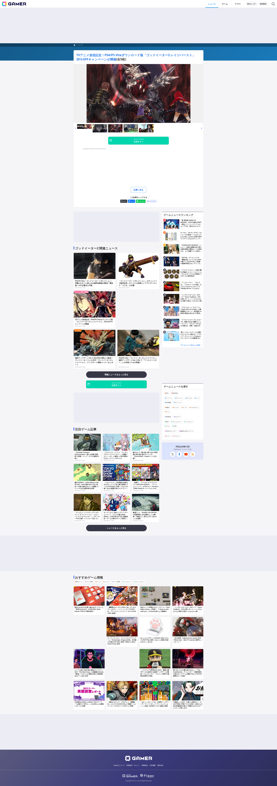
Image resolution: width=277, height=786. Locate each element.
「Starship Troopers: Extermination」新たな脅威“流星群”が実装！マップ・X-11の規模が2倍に (87, 455)
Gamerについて (119, 765)
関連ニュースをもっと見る (116, 374)
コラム (168, 426)
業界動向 (168, 417)
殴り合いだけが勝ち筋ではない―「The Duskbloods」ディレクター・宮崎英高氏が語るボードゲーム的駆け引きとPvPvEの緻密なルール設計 (187, 673)
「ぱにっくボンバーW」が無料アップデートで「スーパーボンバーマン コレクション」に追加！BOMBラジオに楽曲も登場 (154, 704)
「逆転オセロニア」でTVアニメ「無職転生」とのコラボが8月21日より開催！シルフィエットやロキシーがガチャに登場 (121, 704)
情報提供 (145, 765)
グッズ (185, 407)
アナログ (189, 398)
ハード (198, 398)
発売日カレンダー (171, 431)
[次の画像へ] (138, 93)
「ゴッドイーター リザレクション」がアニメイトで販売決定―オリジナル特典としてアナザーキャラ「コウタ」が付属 (138, 283)
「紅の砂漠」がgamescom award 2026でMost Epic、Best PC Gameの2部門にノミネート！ (187, 640)
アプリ (238, 4)
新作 (167, 393)
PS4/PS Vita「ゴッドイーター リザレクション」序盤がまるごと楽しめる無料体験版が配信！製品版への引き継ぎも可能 (94, 283)
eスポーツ (178, 417)
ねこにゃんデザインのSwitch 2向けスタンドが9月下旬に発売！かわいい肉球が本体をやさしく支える (154, 640)
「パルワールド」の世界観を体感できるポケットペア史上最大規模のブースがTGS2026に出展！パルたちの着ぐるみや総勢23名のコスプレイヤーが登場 (116, 486)
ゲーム (225, 4)
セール (168, 436)
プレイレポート (177, 422)
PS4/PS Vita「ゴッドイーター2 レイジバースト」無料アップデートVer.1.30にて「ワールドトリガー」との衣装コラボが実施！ (138, 360)
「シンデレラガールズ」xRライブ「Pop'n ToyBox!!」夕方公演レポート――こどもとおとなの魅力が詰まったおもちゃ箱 (187, 609)
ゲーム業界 (117, 582)
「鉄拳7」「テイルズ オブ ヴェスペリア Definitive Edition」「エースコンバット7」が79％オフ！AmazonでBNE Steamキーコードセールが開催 (145, 486)
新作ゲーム (79, 582)
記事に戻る (138, 189)
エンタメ (78, 330)
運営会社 (160, 765)
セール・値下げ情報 (81, 292)
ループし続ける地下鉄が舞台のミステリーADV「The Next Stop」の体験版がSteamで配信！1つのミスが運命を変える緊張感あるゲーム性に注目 (89, 673)
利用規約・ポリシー (133, 765)
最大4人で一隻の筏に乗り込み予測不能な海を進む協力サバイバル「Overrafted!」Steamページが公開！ (145, 455)
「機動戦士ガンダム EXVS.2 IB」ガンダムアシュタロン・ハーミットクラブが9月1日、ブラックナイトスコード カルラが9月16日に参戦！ (121, 610)
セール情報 (89, 582)
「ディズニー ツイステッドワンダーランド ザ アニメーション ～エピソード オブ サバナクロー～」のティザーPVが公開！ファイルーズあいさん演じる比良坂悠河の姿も (87, 516)
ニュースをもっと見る (116, 528)
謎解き (168, 407)
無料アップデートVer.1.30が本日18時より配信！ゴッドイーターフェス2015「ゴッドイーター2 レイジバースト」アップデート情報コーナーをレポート (94, 361)
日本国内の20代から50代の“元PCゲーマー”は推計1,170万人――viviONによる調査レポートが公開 (89, 704)
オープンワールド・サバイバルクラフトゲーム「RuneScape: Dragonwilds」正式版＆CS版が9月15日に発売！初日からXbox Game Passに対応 (121, 641)
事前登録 (175, 393)
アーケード (179, 398)
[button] (75, 128)
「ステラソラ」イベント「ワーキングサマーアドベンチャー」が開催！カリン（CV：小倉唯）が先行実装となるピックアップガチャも (116, 455)
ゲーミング (178, 402)
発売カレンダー (251, 4)
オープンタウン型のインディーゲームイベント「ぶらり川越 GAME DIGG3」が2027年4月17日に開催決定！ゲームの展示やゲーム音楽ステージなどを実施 (116, 516)
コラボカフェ (194, 407)
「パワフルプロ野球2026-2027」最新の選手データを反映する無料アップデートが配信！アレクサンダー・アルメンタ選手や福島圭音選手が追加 (154, 673)
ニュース (212, 4)
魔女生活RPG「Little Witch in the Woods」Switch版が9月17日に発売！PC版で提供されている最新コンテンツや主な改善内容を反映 (87, 485)
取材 (167, 422)
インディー (169, 398)
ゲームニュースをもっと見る (190, 345)
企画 (175, 426)
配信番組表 (263, 4)
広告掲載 (153, 765)
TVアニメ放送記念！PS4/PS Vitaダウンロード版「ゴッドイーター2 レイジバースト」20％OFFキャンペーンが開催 (94, 321)
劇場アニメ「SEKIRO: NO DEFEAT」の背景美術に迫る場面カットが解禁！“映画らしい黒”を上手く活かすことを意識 (145, 515)
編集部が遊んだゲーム (186, 431)
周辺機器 (168, 402)
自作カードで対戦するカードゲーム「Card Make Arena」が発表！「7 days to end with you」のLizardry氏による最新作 (155, 609)
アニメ (168, 412)
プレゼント (177, 436)
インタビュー (189, 422)
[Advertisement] (138, 25)
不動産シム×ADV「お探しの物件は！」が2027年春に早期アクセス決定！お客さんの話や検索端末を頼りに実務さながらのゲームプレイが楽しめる (187, 705)
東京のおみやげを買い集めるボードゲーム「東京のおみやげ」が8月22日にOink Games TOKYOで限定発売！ (89, 609)
